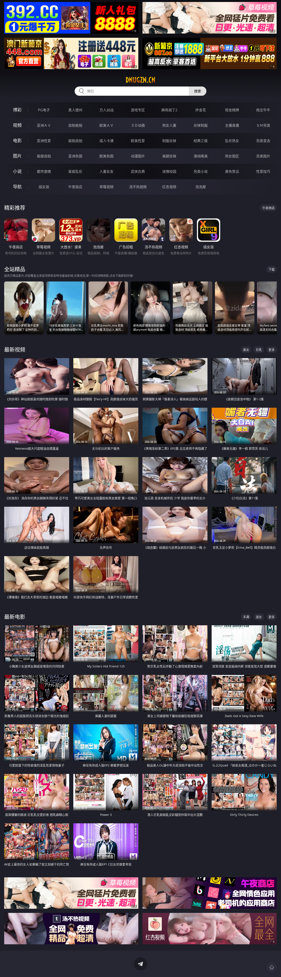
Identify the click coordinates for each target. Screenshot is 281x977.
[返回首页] (271, 967)
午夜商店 (75, 186)
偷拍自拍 (75, 140)
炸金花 (200, 110)
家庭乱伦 (75, 171)
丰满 (246, 617)
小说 (17, 171)
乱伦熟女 (232, 140)
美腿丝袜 (169, 156)
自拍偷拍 (75, 125)
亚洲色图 (75, 156)
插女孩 (44, 186)
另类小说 (201, 171)
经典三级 (201, 140)
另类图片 (263, 156)
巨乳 (259, 350)
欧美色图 (106, 156)
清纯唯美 (201, 156)
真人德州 (75, 110)
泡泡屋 (200, 186)
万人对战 (106, 110)
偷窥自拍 (44, 156)
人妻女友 (106, 171)
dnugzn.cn (140, 80)
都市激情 (44, 171)
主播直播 (232, 125)
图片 (17, 156)
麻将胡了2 (169, 110)
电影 (17, 141)
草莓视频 (106, 186)
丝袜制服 (201, 125)
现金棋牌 (232, 110)
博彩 (17, 110)
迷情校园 (169, 171)
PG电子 (44, 110)
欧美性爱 (138, 140)
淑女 (259, 617)
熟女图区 (232, 156)
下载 (271, 269)
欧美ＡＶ (106, 125)
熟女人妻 (169, 125)
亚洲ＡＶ (44, 125)
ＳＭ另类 (263, 125)
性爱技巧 (263, 171)
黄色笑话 (232, 171)
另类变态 (263, 140)
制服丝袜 (169, 140)
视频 (17, 125)
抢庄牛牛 (263, 110)
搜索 (197, 91)
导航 (17, 187)
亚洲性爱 (44, 140)
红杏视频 (169, 186)
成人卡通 (106, 140)
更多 (271, 350)
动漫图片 (138, 156)
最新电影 (14, 616)
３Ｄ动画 (138, 125)
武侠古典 (138, 171)
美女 (246, 350)
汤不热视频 (138, 186)
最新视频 (14, 349)
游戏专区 (138, 110)
